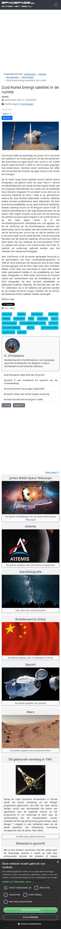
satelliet (21, 314)
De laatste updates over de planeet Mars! (30, 750)
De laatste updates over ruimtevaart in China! (30, 657)
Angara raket (8, 332)
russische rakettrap (11, 327)
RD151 (30, 327)
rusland (6, 318)
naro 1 (54, 318)
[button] (30, 881)
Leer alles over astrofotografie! (30, 610)
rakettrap (53, 314)
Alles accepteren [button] (30, 910)
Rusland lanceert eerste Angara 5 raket (23, 399)
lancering (7, 314)
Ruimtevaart (27, 104)
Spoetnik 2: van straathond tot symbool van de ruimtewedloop (30, 382)
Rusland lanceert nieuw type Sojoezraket (24, 388)
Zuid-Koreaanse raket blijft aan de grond (24, 374)
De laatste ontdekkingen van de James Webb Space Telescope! (30, 518)
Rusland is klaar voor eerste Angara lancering (26, 394)
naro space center (49, 327)
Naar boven (51, 472)
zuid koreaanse (9, 323)
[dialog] (30, 894)
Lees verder (52, 877)
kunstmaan (37, 314)
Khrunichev (19, 318)
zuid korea (42, 318)
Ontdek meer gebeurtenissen (30, 836)
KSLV (31, 318)
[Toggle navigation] (55, 4)
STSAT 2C (53, 323)
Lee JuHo (21, 332)
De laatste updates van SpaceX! (30, 703)
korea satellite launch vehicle (32, 323)
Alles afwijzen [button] (30, 917)
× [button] (58, 862)
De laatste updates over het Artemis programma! (30, 565)
